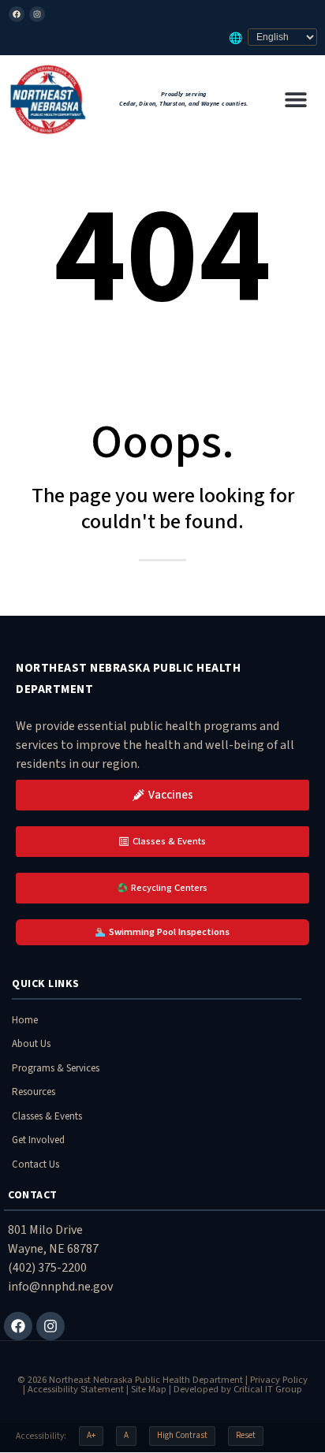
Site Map (148, 1389)
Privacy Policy (279, 1380)
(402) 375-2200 (47, 1267)
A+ (91, 1435)
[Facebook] (16, 14)
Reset (246, 1435)
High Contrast (182, 1435)
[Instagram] (37, 14)
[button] (295, 99)
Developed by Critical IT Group (238, 1389)
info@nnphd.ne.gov (60, 1286)
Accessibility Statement (76, 1389)
